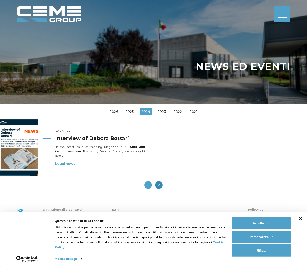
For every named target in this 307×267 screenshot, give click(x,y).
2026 (114, 112)
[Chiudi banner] (300, 218)
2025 (130, 112)
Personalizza (259, 236)
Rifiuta (261, 250)
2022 (178, 112)
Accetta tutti (261, 223)
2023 (161, 112)
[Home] (49, 14)
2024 (145, 112)
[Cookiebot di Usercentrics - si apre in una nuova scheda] (27, 259)
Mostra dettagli (66, 259)
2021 (193, 112)
